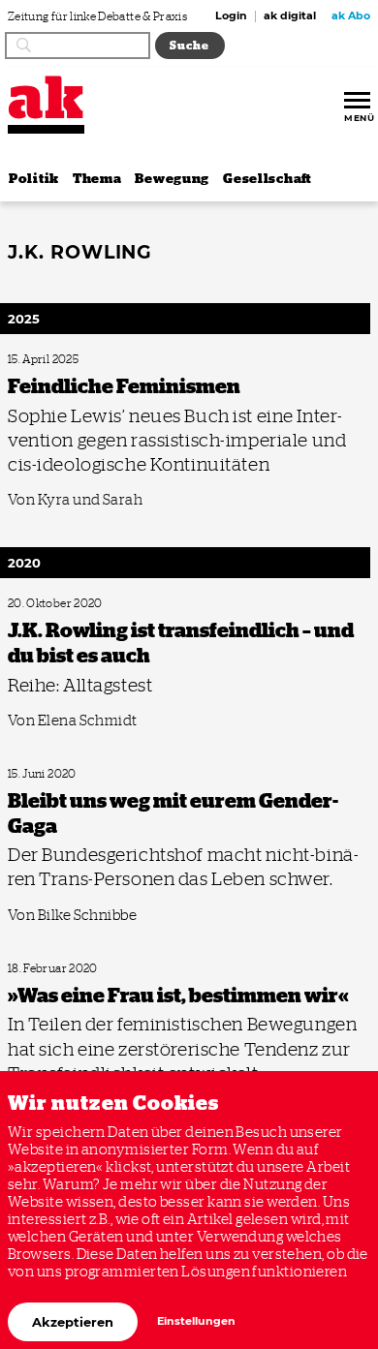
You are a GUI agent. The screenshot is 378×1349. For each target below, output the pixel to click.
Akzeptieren (72, 1322)
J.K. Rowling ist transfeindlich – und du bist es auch (117, 604)
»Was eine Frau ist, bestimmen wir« (83, 969)
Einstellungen (196, 1321)
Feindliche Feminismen (58, 359)
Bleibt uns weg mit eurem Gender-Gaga (92, 774)
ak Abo (350, 16)
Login (231, 16)
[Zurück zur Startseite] (46, 97)
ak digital (290, 16)
